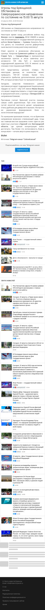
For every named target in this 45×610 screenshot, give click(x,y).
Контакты (6, 590)
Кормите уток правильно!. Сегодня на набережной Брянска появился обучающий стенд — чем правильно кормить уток (28, 202)
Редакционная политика (11, 594)
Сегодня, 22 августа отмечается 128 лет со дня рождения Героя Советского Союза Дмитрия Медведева (28, 345)
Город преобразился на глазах (23, 249)
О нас (5, 587)
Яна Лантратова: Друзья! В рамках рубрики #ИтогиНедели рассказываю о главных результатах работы (28, 176)
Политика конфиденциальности (14, 597)
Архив (5, 604)
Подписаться (22, 150)
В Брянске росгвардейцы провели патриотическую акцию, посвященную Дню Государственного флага (28, 467)
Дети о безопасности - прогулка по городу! (28, 258)
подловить (19, 37)
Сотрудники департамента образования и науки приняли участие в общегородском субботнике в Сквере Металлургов (28, 436)
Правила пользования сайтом (13, 601)
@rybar (4, 135)
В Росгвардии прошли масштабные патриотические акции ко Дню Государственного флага (25, 230)
